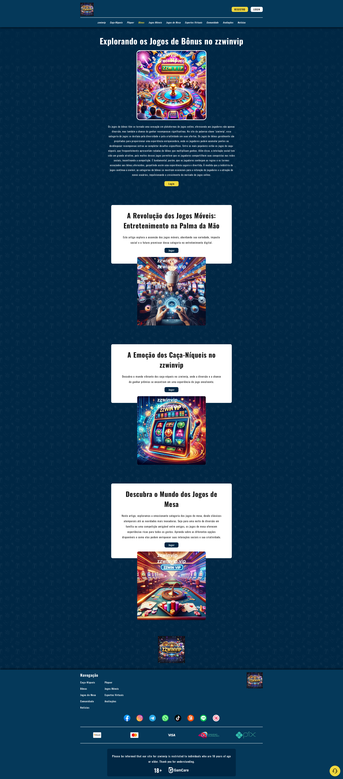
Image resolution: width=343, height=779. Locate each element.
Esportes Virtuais (193, 22)
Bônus (141, 22)
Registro (239, 9)
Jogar (172, 250)
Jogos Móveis (155, 22)
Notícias (242, 22)
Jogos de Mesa (173, 22)
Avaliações (228, 22)
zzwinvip (101, 22)
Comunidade (212, 22)
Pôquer (130, 22)
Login (256, 9)
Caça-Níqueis (116, 22)
